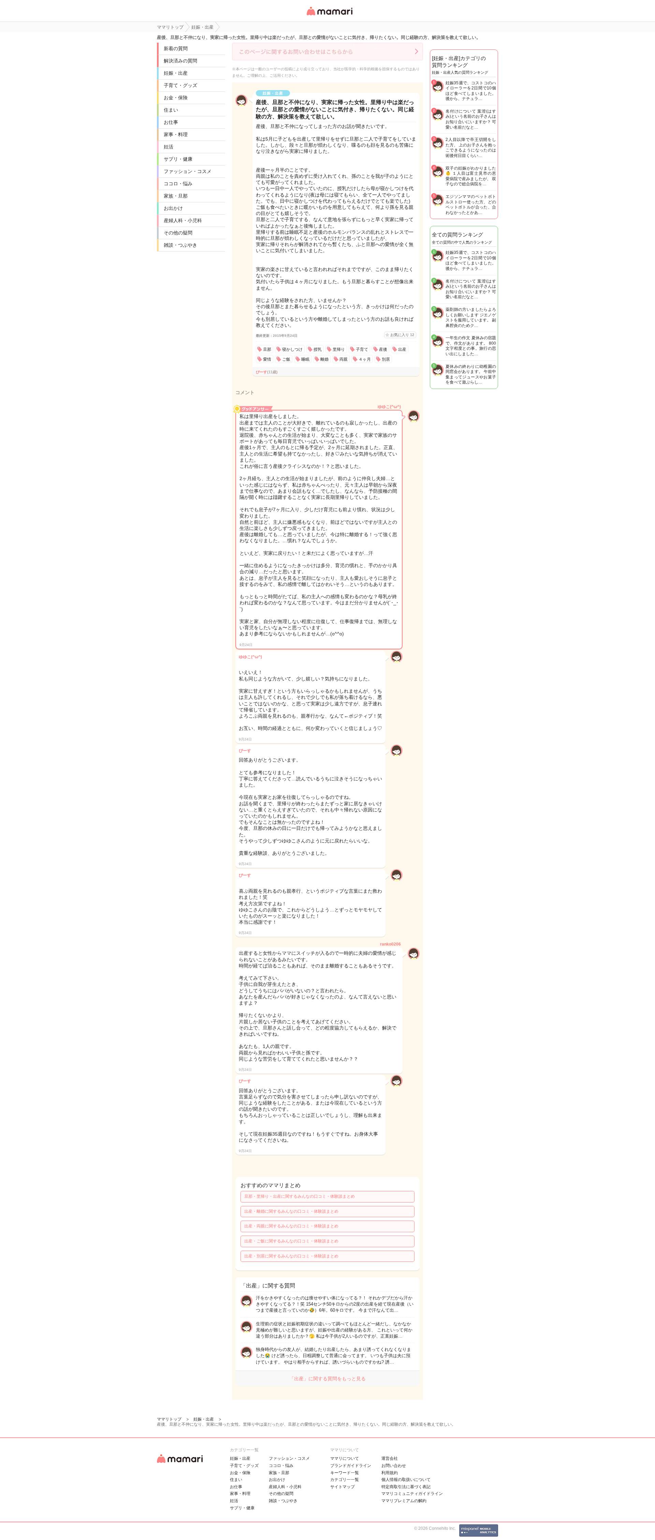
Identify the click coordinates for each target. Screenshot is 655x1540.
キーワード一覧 (344, 1472)
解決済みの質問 (180, 60)
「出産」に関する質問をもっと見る (327, 1378)
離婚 (324, 359)
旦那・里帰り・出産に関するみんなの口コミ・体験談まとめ (299, 1196)
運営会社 (389, 1458)
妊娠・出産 (176, 73)
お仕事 (171, 122)
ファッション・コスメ (188, 171)
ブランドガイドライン (350, 1465)
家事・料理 (176, 134)
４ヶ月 (365, 359)
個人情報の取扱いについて (406, 1479)
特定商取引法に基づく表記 (406, 1486)
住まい (171, 110)
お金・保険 (176, 97)
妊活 (168, 146)
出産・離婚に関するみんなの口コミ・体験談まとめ (291, 1211)
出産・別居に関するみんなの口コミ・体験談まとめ (291, 1256)
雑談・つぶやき (180, 245)
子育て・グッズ (180, 85)
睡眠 (305, 359)
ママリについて (344, 1458)
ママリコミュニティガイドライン (412, 1493)
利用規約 (389, 1472)
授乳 (318, 349)
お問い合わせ (393, 1465)
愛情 (267, 359)
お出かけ (173, 208)
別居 (386, 359)
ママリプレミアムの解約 (403, 1500)
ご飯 (286, 359)
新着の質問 (176, 48)
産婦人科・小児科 (183, 220)
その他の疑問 (178, 232)
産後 (383, 349)
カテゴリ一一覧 (344, 1479)
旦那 (267, 349)
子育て (362, 349)
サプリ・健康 (178, 159)
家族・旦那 (176, 196)
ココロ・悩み (178, 183)
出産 (402, 349)
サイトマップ (342, 1486)
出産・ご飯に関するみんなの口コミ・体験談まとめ (291, 1241)
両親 (343, 359)
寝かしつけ (292, 349)
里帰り (339, 349)
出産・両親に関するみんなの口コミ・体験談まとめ (291, 1226)
